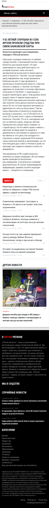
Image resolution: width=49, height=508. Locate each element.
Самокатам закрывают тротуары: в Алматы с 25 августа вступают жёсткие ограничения (22, 204)
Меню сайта (10, 13)
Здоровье (6, 452)
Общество (6, 441)
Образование (8, 449)
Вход (4, 1)
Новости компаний (10, 457)
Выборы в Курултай (10, 460)
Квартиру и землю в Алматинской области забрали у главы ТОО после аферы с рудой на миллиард (21, 189)
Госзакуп (6, 454)
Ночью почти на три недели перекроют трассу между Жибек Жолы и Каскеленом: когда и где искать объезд (22, 237)
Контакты (32, 500)
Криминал (16, 21)
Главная (5, 21)
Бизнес (5, 436)
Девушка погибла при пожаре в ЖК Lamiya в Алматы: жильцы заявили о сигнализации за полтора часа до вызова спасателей (22, 317)
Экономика (7, 446)
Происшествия (8, 438)
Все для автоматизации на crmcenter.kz (19, 465)
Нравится (8, 180)
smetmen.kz (7, 462)
